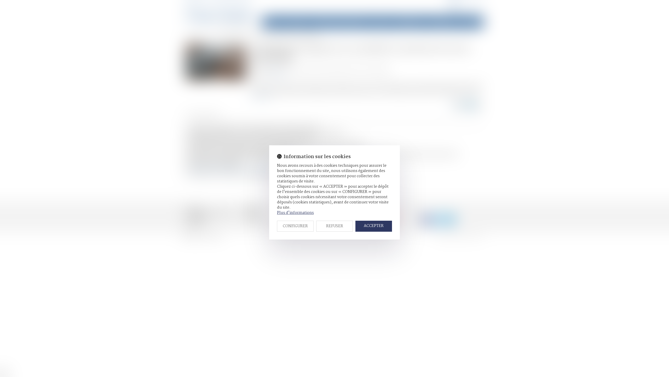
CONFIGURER (295, 226)
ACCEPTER (374, 226)
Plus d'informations (295, 213)
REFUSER (334, 226)
